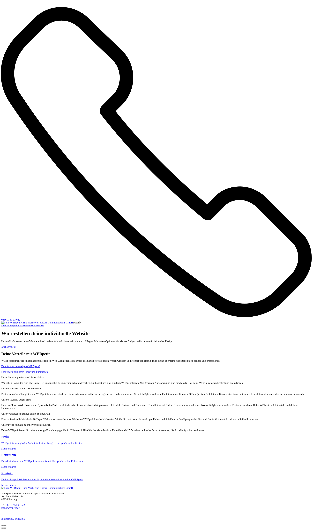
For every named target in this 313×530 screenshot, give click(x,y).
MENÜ (77, 322)
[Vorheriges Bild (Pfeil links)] (2, 528)
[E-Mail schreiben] (10, 5)
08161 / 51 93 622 (15, 505)
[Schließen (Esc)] (2, 525)
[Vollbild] (5, 525)
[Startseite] (37, 322)
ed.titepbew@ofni (10, 507)
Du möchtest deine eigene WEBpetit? (20, 366)
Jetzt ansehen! (8, 346)
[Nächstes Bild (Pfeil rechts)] (5, 528)
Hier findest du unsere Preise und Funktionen (24, 371)
